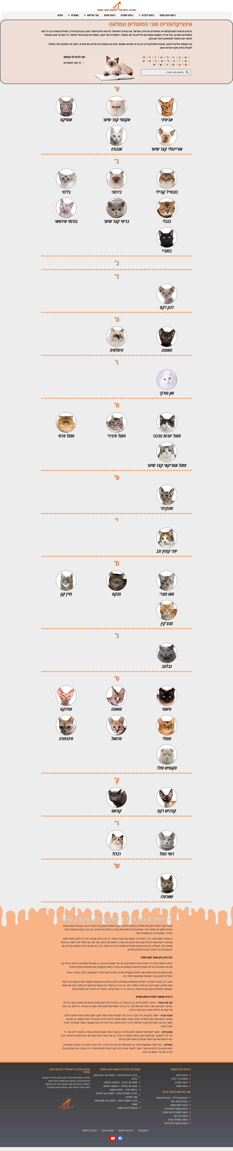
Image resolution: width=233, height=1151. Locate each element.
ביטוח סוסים (109, 15)
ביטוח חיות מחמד (168, 15)
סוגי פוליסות (93, 15)
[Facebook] (120, 1138)
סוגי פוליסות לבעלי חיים (177, 1092)
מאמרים (75, 15)
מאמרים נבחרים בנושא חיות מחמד (120, 1069)
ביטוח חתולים (127, 15)
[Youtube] (112, 1138)
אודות (60, 15)
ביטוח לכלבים (148, 15)
